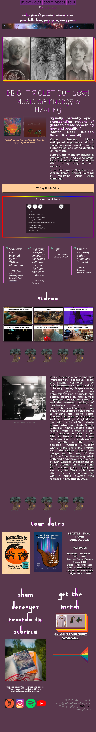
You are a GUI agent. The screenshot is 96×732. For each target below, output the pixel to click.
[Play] (35, 206)
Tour (71, 2)
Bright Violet (31, 2)
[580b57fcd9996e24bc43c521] (20, 703)
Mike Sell (85, 706)
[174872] (31, 703)
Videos (60, 2)
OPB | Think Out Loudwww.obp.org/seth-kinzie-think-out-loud (16, 275)
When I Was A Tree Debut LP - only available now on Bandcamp (25, 690)
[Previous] (29, 206)
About (48, 2)
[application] (48, 207)
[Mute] (61, 206)
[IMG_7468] (9, 703)
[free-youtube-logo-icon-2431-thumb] (41, 703)
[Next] (40, 206)
